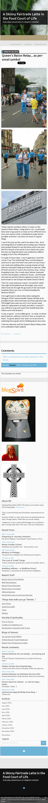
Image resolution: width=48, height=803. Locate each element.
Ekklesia (5, 613)
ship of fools (6, 604)
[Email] (24, 751)
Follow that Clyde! (40, 44)
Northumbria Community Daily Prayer (16, 628)
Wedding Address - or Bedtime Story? (19, 568)
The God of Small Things (13, 560)
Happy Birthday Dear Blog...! (24, 692)
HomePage (27, 44)
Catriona (5, 692)
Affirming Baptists (8, 592)
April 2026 (6, 715)
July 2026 (5, 706)
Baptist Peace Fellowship (11, 586)
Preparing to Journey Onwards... (17, 536)
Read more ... (21, 507)
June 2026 (6, 709)
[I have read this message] (45, 797)
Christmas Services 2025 (30, 674)
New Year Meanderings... (22, 666)
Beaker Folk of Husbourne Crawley (15, 643)
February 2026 (7, 722)
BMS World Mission (9, 582)
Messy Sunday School (12, 544)
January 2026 (7, 725)
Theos (4, 610)
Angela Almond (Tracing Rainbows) (15, 640)
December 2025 (8, 728)
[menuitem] (17, 44)
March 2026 (6, 719)
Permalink (7, 334)
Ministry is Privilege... (11, 552)
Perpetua (12, 365)
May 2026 (6, 712)
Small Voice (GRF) (8, 607)
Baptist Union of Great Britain (13, 579)
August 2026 (7, 703)
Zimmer (5, 666)
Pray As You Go (7, 622)
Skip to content (6, 2)
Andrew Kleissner (9, 654)
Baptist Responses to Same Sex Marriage (17, 595)
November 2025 (8, 731)
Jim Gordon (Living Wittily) (12, 637)
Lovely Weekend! (16, 44)
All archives (6, 735)
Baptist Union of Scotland (11, 589)
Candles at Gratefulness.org (12, 625)
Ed (3, 682)
